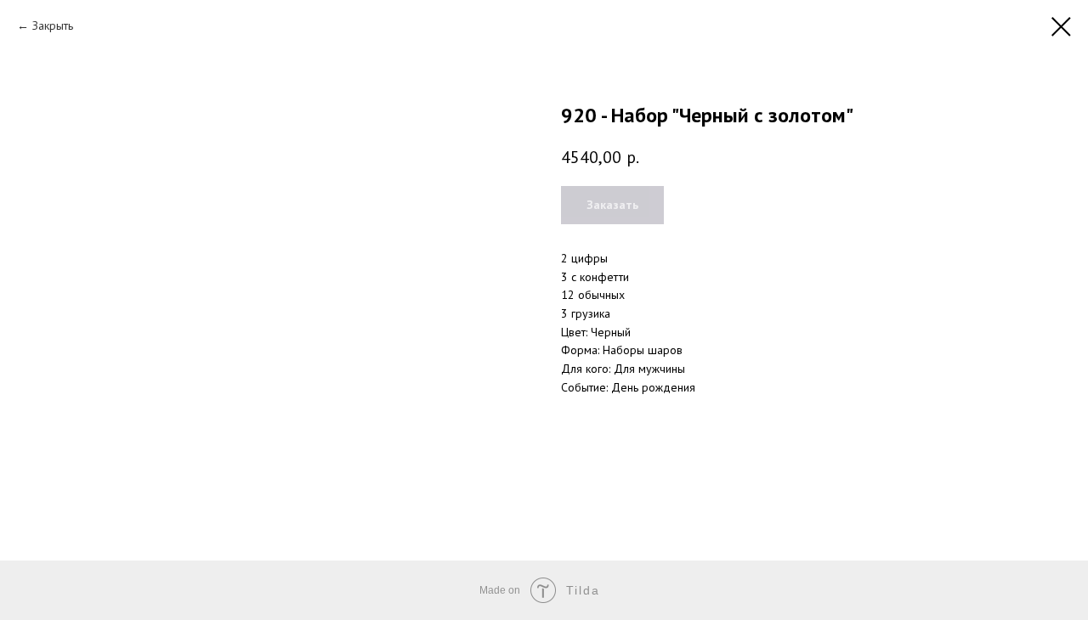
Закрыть (52, 25)
